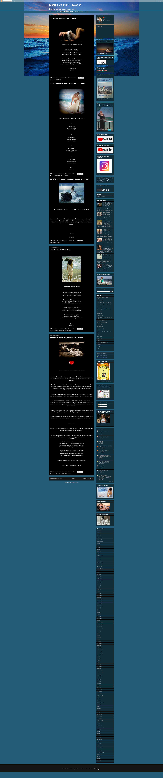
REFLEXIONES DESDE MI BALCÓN (63, 473)
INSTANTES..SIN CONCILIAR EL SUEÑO (63, 18)
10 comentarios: (72, 77)
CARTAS (99, 336)
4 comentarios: (71, 173)
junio (98, 543)
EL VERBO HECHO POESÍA (104, 455)
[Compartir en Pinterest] (83, 78)
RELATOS (99, 315)
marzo (98, 545)
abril (98, 572)
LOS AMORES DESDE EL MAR (60, 250)
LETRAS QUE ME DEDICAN (103, 309)
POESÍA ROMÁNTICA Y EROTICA (63, 330)
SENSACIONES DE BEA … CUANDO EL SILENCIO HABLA (69, 179)
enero (98, 532)
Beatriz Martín (107, 17)
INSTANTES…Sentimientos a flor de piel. (107, 255)
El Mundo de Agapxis (103, 470)
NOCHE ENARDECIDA (107, 238)
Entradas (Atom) (75, 482)
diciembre (99, 555)
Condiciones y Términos (80, 11)
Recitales (99, 344)
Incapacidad (101, 442)
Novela (98, 340)
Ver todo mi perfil (106, 20)
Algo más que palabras (104, 436)
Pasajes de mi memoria (102, 342)
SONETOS (99, 326)
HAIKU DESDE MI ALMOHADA (62, 175)
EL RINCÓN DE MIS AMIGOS (103, 304)
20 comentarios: (71, 328)
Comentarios (101, 406)
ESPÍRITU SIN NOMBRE (104, 461)
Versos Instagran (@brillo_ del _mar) (104, 331)
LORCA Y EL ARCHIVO (103, 447)
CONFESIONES (106, 264)
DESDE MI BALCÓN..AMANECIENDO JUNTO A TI (66, 338)
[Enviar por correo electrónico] (78, 78)
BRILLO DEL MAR (65, 5)
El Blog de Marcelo (103, 475)
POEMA (98, 300)
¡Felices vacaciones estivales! (104, 462)
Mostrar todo (111, 481)
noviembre (99, 536)
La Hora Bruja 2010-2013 (104, 450)
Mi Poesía (101, 441)
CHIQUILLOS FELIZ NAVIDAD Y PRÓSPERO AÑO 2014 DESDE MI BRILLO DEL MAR (107, 204)
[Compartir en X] (81, 78)
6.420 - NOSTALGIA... (103, 451)
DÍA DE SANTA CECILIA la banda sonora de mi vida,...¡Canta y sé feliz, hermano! (105, 477)
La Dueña (100, 471)
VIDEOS (99, 313)
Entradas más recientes (56, 478)
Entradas (101, 404)
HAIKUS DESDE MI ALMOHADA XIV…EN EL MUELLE (67, 83)
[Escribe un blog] (79, 78)
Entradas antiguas (88, 478)
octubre (98, 539)
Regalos (99, 346)
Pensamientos (100, 328)
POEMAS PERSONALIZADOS (66, 11)
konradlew (84, 769)
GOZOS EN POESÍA (107, 220)
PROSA (98, 311)
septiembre (99, 541)
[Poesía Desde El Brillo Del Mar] (97, 356)
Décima (98, 338)
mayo (98, 534)
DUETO (98, 324)
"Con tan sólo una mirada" (103, 437)
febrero (98, 553)
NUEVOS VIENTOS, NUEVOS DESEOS (107, 230)
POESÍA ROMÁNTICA (101, 320)
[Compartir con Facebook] (82, 78)
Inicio (73, 478)
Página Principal (54, 11)
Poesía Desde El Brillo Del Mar (102, 355)
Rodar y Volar (101, 465)
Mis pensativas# (102, 467)
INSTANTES (58, 79)
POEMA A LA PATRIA (101, 322)
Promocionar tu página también (102, 357)
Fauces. (100, 433)
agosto (98, 530)
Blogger (98, 769)
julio (98, 610)
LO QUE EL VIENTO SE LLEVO (105, 446)
